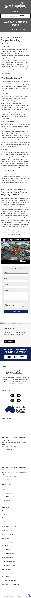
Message (6, 290)
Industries (4, 504)
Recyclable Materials (7, 500)
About (3, 511)
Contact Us (5, 521)
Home (7, 29)
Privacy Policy (25, 594)
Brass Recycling (6, 569)
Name (6, 272)
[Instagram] (12, 400)
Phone (6, 284)
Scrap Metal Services (8, 496)
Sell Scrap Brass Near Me (9, 580)
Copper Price (5, 538)
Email (6, 278)
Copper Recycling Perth (8, 573)
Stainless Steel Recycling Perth (10, 584)
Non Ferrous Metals (7, 542)
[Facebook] (12, 395)
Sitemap (6, 596)
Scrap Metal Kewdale (8, 577)
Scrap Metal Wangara (8, 553)
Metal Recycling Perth (8, 493)
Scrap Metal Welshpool (8, 561)
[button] (15, 11)
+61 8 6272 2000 (11, 447)
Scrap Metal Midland (7, 557)
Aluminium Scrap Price (8, 534)
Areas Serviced (6, 507)
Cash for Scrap (6, 546)
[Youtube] (19, 400)
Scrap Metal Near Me (8, 549)
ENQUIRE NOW (16, 311)
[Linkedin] (19, 395)
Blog (3, 514)
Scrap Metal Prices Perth (9, 526)
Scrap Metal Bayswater (8, 565)
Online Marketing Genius (21, 596)
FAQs (3, 518)
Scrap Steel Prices (7, 530)
